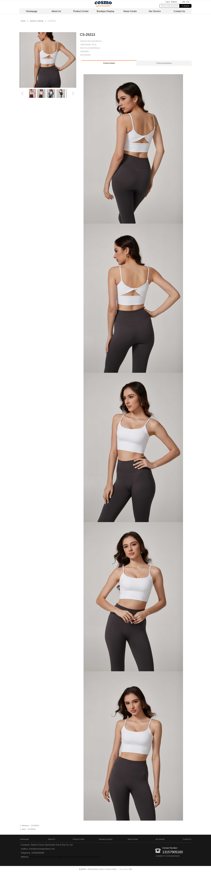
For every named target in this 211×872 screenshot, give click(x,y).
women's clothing (36, 21)
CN (187, 2)
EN (184, 2)
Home (23, 21)
